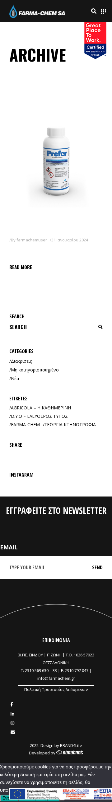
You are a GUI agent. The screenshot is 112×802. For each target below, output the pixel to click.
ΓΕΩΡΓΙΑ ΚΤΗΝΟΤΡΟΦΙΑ (70, 424)
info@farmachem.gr (56, 678)
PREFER (21, 251)
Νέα (15, 378)
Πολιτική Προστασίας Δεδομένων (56, 689)
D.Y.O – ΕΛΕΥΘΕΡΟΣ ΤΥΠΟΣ (39, 416)
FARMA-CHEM (25, 424)
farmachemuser (31, 240)
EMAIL (9, 547)
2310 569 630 (37, 670)
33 (55, 670)
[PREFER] (56, 165)
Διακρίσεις (21, 361)
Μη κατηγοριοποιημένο (35, 370)
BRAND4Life (71, 745)
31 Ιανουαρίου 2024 (69, 240)
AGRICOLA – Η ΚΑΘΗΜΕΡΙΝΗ (41, 408)
